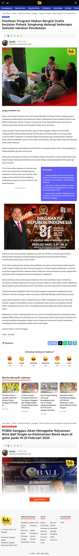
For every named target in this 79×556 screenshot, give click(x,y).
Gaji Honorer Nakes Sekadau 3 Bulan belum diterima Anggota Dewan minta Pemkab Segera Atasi (58, 187)
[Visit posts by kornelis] (5, 43)
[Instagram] (63, 522)
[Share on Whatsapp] (11, 35)
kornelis (12, 41)
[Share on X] (8, 35)
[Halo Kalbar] (39, 3)
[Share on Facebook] (5, 35)
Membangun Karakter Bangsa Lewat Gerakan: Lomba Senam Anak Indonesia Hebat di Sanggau (59, 195)
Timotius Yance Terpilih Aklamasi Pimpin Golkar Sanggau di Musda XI (10, 400)
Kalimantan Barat (9, 426)
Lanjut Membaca (39, 499)
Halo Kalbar (45, 553)
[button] (4, 3)
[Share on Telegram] (14, 35)
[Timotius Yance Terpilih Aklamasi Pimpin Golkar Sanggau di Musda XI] (10, 388)
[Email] (17, 35)
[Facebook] (61, 522)
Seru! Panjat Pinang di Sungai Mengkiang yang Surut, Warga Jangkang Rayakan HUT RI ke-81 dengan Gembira (49, 402)
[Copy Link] (21, 35)
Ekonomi (6, 17)
